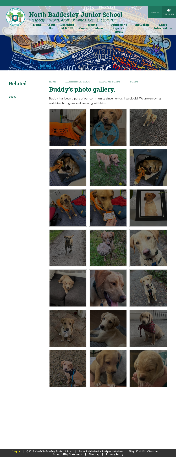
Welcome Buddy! (110, 81)
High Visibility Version (143, 451)
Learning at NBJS (77, 81)
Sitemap (94, 454)
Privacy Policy (114, 454)
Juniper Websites (112, 451)
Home (52, 81)
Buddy (134, 81)
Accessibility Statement (67, 454)
